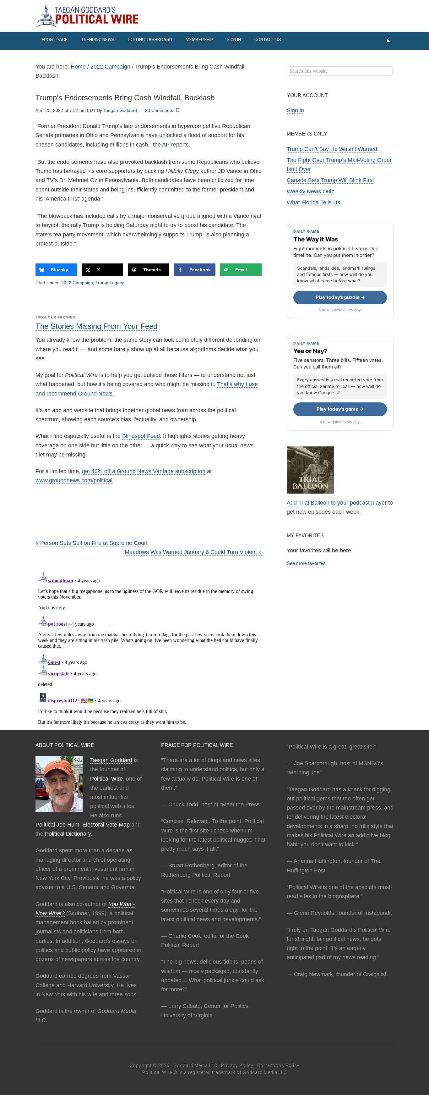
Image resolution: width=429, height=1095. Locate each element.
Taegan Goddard (111, 760)
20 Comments (159, 110)
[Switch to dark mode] (389, 40)
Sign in (295, 110)
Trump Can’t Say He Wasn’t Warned (332, 149)
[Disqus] (148, 648)
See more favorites (306, 563)
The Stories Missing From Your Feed (96, 326)
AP (166, 144)
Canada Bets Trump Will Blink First (330, 180)
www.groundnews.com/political (73, 480)
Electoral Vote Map (106, 824)
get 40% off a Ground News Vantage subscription (143, 471)
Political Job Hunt (57, 824)
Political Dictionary (68, 834)
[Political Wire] (214, 15)
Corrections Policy (278, 1065)
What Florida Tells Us (313, 202)
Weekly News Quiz (310, 191)
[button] (178, 110)
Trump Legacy (109, 282)
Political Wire (106, 779)
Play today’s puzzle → (340, 297)
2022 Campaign (77, 282)
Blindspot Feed (141, 436)
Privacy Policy (237, 1065)
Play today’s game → (340, 409)
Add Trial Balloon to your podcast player (337, 503)
